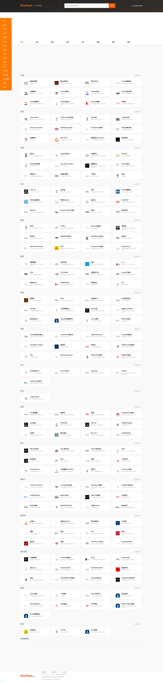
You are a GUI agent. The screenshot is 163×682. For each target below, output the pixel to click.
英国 (113, 42)
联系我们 (44, 672)
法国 (67, 42)
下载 (56, 674)
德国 (98, 42)
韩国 (128, 42)
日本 (83, 42)
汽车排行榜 (47, 674)
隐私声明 (54, 672)
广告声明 (63, 672)
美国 (52, 42)
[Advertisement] (81, 25)
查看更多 (137, 75)
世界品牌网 (57, 679)
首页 (21, 42)
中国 (37, 42)
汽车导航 (52, 674)
